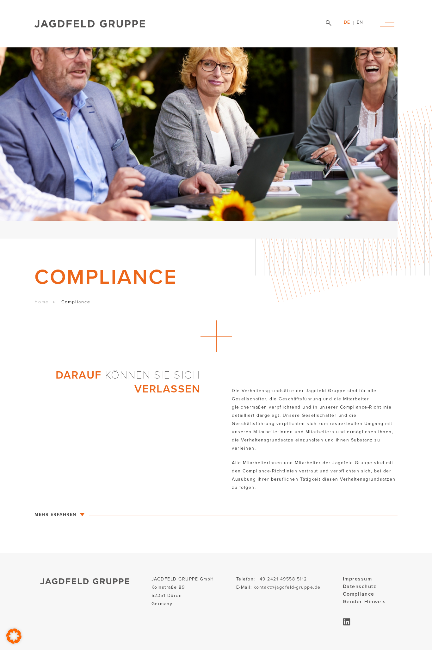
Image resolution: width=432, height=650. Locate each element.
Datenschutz (360, 586)
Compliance (358, 594)
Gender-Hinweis (364, 601)
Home (41, 302)
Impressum (357, 578)
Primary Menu (387, 22)
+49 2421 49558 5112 (282, 579)
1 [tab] (385, 230)
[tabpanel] (199, 143)
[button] (14, 636)
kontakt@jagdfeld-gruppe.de (287, 587)
